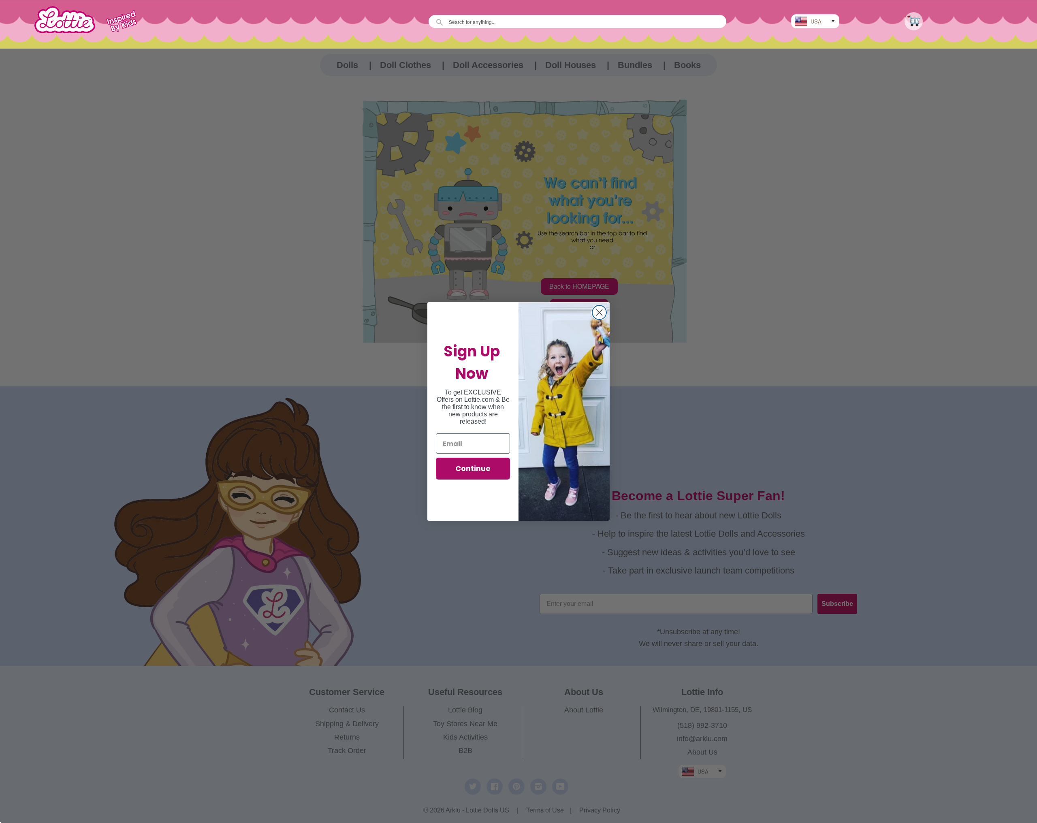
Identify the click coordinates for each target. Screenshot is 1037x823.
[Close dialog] (599, 312)
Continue (473, 468)
